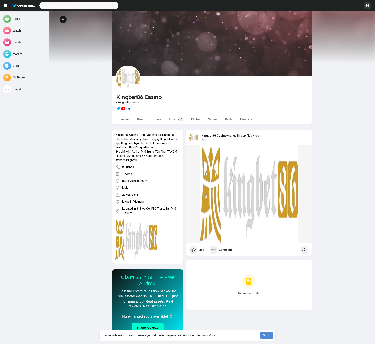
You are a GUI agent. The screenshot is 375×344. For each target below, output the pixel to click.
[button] (78, 5)
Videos (212, 119)
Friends (175, 119)
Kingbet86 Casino (214, 135)
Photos (195, 119)
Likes (157, 119)
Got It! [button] (266, 335)
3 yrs (204, 139)
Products (246, 119)
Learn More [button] (208, 335)
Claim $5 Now (147, 328)
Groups (142, 119)
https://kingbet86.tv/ (135, 181)
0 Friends (128, 167)
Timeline (123, 119)
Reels (228, 119)
